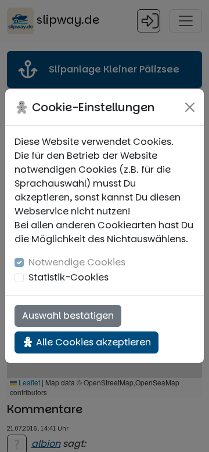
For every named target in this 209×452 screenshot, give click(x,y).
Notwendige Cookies (76, 262)
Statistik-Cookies (68, 277)
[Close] (190, 107)
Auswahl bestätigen (68, 315)
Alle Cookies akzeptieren (92, 342)
